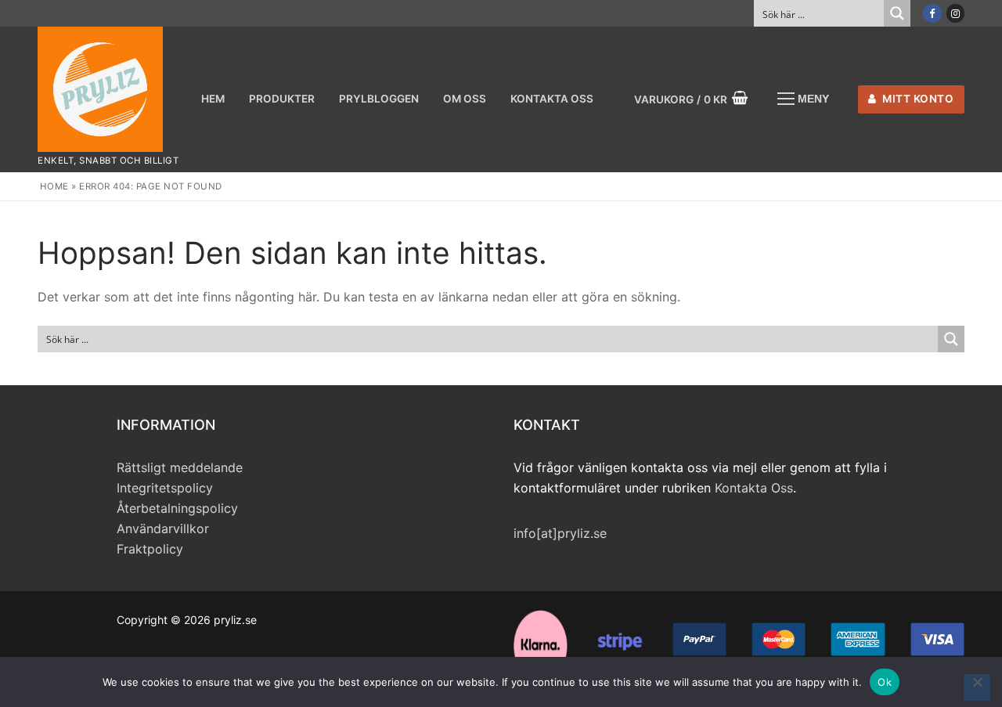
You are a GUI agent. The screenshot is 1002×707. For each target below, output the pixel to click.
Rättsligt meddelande (180, 467)
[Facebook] (932, 13)
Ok (885, 682)
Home (54, 186)
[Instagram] (955, 13)
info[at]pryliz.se (560, 533)
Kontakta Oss (754, 488)
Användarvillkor (163, 528)
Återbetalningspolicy (177, 508)
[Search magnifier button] (897, 13)
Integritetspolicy (165, 488)
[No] (977, 687)
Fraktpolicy (150, 549)
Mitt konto (917, 98)
